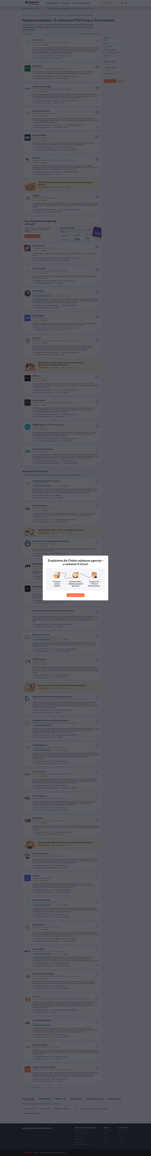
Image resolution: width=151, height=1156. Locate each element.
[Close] (106, 558)
